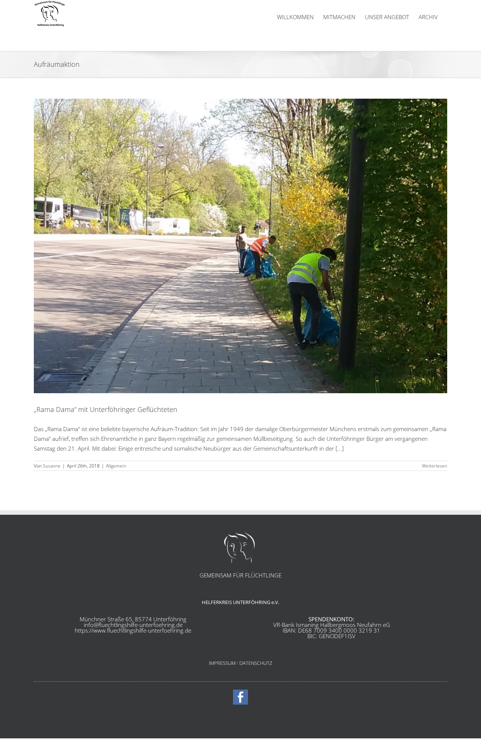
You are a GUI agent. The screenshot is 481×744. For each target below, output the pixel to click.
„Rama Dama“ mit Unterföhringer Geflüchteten (105, 409)
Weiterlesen (434, 466)
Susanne (52, 466)
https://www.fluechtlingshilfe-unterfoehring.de (133, 630)
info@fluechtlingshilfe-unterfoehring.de (133, 624)
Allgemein (116, 466)
